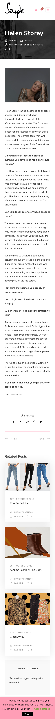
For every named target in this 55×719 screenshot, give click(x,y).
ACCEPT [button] (27, 714)
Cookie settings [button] (42, 708)
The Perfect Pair (19, 503)
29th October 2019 (21, 566)
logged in (28, 678)
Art (11, 45)
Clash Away (17, 637)
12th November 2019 (22, 499)
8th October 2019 (20, 632)
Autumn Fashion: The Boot (25, 570)
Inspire (29, 41)
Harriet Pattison (23, 512)
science (28, 45)
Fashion (18, 45)
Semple (12, 41)
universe (38, 45)
